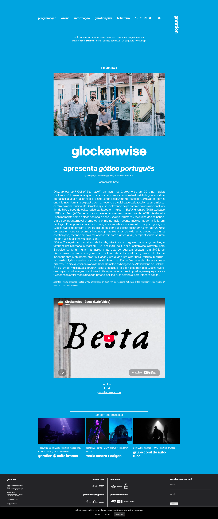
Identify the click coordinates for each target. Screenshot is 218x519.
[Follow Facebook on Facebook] (141, 17)
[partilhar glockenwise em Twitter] (109, 388)
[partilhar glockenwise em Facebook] (104, 388)
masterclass (78, 40)
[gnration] (175, 24)
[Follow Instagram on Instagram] (145, 17)
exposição (129, 37)
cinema (101, 37)
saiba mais (119, 514)
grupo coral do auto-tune (149, 454)
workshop (141, 40)
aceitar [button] (97, 514)
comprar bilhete (109, 182)
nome (172, 484)
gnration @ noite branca (58, 456)
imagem (140, 37)
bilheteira (123, 18)
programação (47, 18)
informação (82, 18)
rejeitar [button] (107, 514)
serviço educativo (111, 40)
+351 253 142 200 (12, 500)
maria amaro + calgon (103, 456)
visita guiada (128, 40)
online (65, 18)
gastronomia (89, 37)
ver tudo (78, 37)
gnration (103, 18)
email (172, 494)
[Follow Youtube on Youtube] (150, 17)
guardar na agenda (109, 392)
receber (174, 504)
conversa (110, 37)
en (159, 17)
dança (120, 37)
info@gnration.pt (12, 504)
